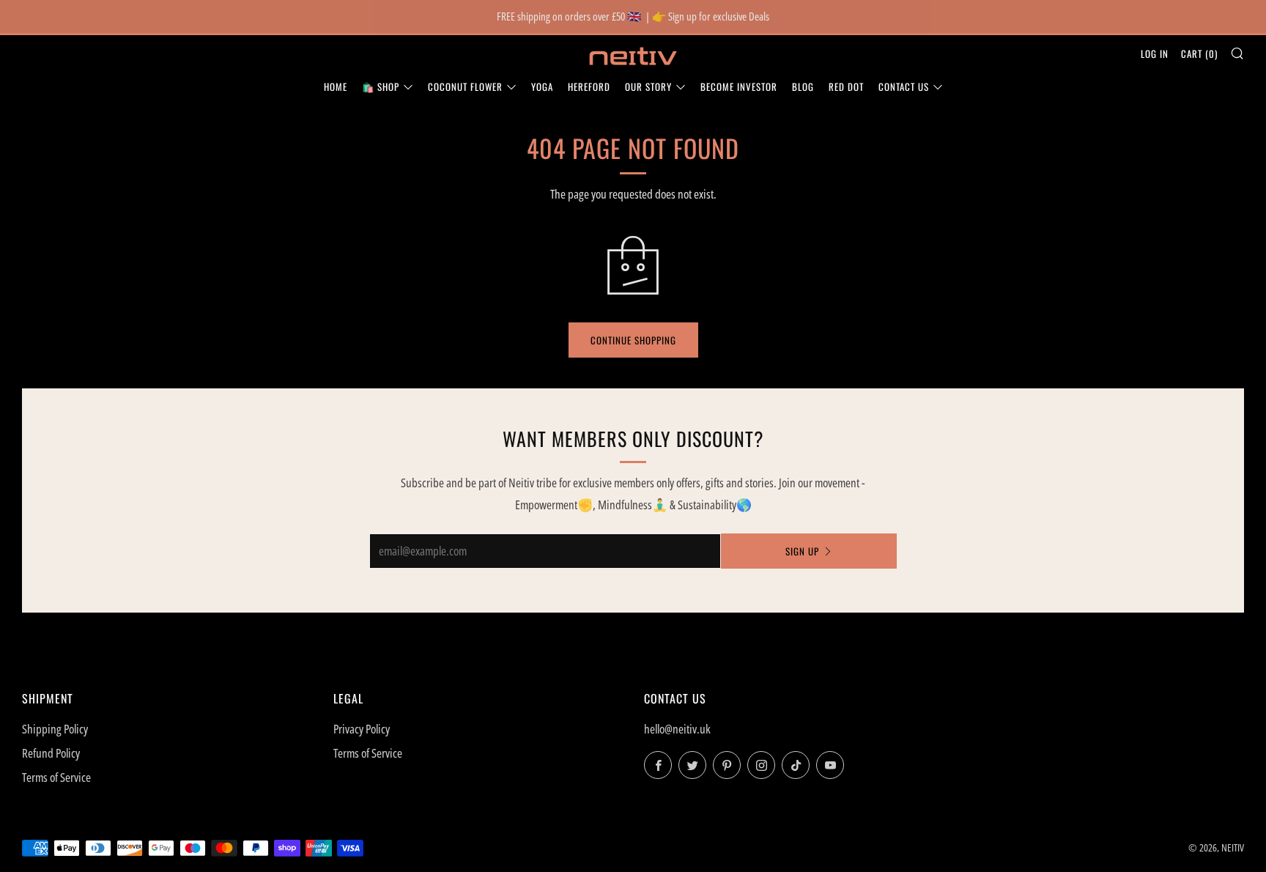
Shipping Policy (55, 728)
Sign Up (802, 551)
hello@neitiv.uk (677, 728)
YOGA (542, 86)
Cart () (1199, 53)
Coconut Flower (465, 86)
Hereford (589, 86)
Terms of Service (56, 777)
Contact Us (903, 86)
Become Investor (738, 86)
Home (335, 86)
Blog (803, 86)
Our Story (648, 86)
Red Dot (846, 86)
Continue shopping (633, 340)
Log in (1155, 53)
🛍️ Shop (380, 86)
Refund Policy (51, 752)
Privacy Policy (361, 728)
